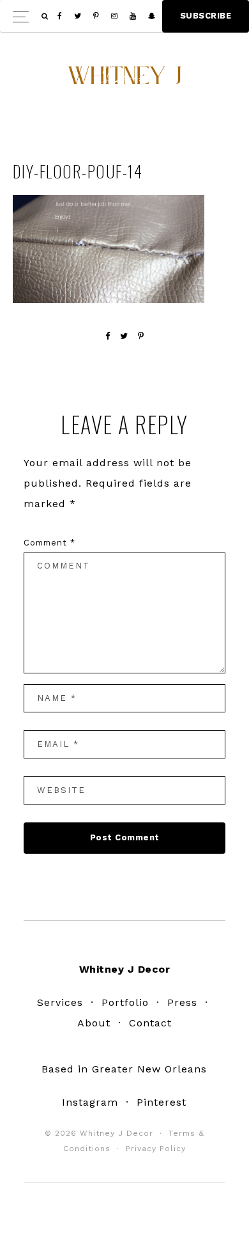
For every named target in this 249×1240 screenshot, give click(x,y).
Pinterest (161, 1102)
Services (60, 1002)
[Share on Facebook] (107, 336)
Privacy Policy (156, 1148)
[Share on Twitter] (124, 336)
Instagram (90, 1102)
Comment (49, 542)
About (93, 1023)
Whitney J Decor (124, 80)
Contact (150, 1023)
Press (182, 1002)
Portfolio (125, 1002)
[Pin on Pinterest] (141, 336)
